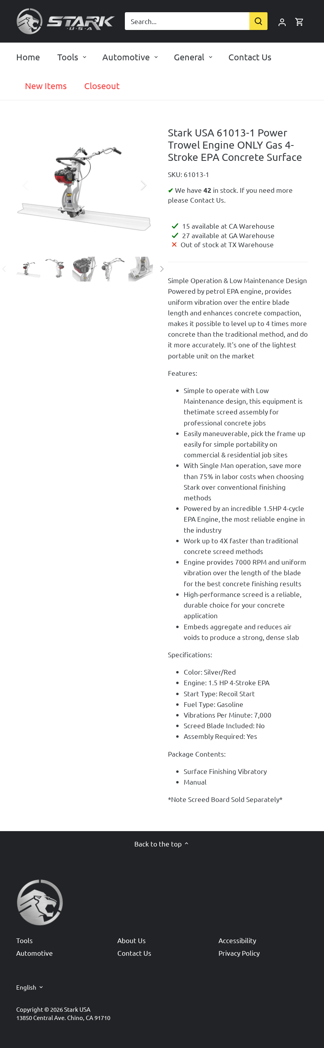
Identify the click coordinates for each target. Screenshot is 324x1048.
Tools (24, 940)
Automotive (34, 953)
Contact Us (134, 953)
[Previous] (36, 184)
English (26, 987)
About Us (131, 940)
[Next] (133, 184)
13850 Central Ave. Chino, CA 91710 (63, 1017)
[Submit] (258, 21)
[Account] (282, 21)
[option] (84, 185)
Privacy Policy (239, 953)
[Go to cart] (299, 21)
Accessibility (237, 940)
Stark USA (77, 1009)
